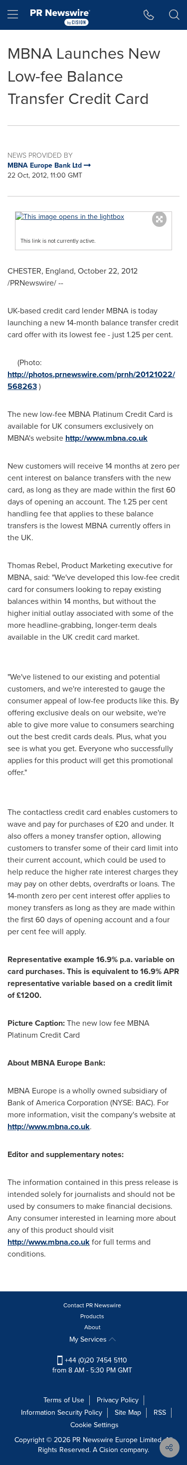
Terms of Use (63, 1400)
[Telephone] (149, 15)
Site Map (128, 1412)
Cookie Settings (94, 1425)
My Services (89, 1339)
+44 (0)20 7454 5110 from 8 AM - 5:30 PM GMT (92, 1365)
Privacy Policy (118, 1400)
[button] (93, 217)
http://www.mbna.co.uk (106, 438)
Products (92, 1316)
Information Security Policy (61, 1412)
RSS (160, 1412)
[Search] (174, 15)
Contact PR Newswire (92, 1305)
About (92, 1327)
